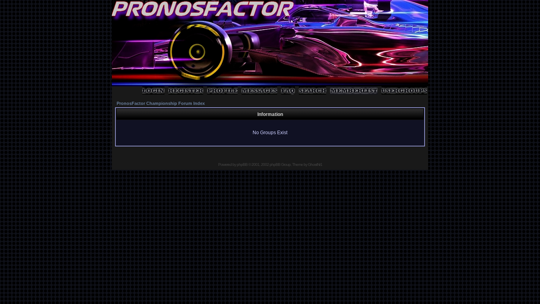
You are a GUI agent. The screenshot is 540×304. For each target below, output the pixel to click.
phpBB (242, 164)
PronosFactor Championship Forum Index (161, 103)
